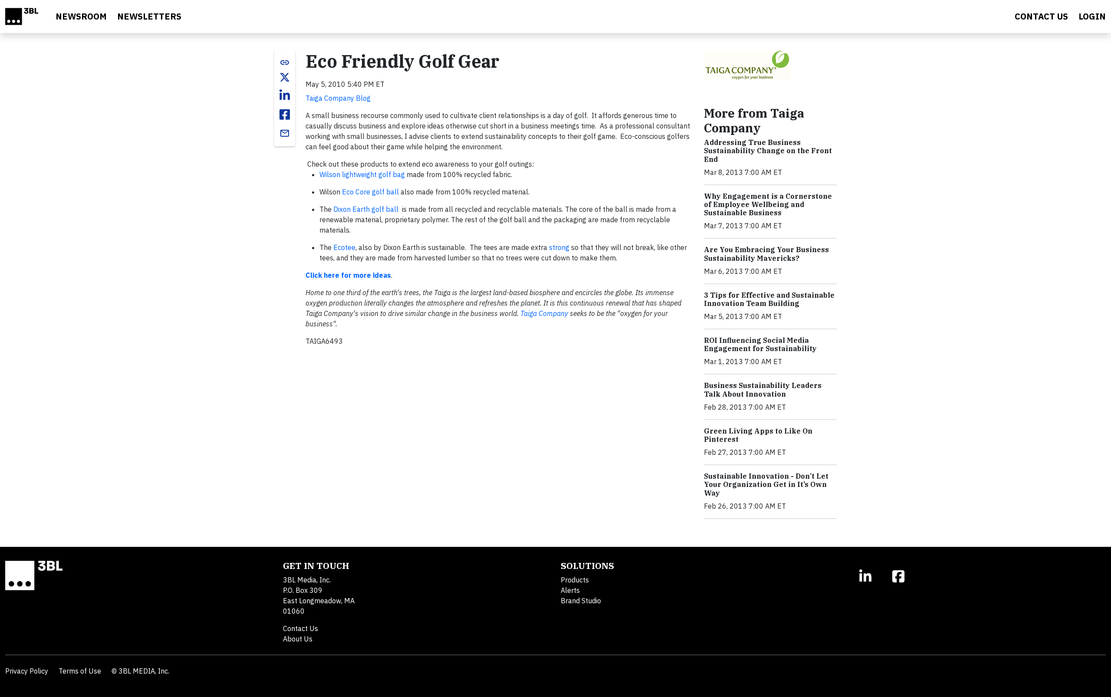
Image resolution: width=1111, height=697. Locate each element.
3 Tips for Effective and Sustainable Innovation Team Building (769, 299)
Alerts (570, 590)
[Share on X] (284, 77)
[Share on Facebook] (284, 115)
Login (1092, 16)
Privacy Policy (26, 671)
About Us (297, 639)
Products (575, 579)
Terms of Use (80, 671)
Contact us (1041, 16)
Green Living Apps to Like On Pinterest (758, 435)
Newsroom (81, 16)
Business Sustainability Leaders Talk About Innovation (763, 389)
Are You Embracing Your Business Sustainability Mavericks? (766, 253)
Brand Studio (581, 600)
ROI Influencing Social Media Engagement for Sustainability (760, 344)
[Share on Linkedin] (284, 95)
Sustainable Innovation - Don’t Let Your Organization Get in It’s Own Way (766, 484)
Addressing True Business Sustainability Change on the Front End (768, 150)
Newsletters (149, 16)
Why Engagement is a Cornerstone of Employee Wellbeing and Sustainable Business (768, 204)
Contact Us (300, 628)
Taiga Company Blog (338, 98)
